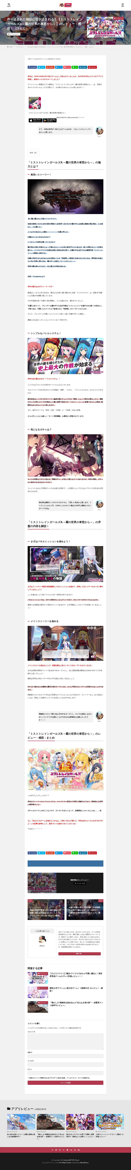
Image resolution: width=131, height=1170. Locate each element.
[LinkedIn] (83, 67)
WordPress (84, 1162)
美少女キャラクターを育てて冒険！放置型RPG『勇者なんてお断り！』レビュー (80, 1135)
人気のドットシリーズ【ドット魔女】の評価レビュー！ (109, 1135)
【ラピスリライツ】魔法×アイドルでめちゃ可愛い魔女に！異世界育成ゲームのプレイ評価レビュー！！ (76, 974)
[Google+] (50, 67)
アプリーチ (81, 117)
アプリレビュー (14, 34)
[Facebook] (32, 67)
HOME (11, 47)
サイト (30, 1069)
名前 (30, 1052)
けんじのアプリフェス (71, 1160)
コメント (31, 1031)
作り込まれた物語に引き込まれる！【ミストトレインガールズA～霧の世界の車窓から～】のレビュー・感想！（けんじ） (61, 47)
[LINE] (75, 67)
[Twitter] (41, 67)
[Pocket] (67, 67)
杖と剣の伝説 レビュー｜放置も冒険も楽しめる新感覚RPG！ (21, 1135)
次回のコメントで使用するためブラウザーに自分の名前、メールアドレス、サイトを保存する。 (60, 1078)
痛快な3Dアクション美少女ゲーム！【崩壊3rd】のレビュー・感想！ (76, 989)
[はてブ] (59, 67)
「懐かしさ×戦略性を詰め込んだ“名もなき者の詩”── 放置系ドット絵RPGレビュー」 (76, 1003)
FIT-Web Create (65, 1162)
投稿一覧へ (79, 953)
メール (31, 1061)
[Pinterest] (92, 67)
